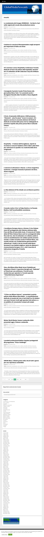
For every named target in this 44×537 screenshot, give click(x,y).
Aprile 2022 (5, 494)
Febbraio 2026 (6, 440)
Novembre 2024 (6, 457)
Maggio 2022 (6, 493)
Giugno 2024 (5, 463)
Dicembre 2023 (6, 470)
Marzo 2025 (5, 453)
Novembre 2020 (6, 513)
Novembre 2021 (6, 500)
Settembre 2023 (6, 474)
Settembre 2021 (6, 502)
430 (17, 379)
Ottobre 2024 (6, 459)
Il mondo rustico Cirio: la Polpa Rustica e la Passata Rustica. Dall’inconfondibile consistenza (20, 209)
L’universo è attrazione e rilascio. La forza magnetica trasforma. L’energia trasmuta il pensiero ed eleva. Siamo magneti (21, 169)
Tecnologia (14, 30)
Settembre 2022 (6, 488)
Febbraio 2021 (6, 511)
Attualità (14, 28)
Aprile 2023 (5, 480)
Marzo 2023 (5, 481)
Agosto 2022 (5, 489)
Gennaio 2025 (6, 455)
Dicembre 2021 (6, 499)
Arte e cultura (9, 28)
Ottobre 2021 (6, 501)
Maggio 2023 (6, 479)
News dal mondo (24, 51)
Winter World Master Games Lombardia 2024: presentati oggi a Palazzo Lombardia (19, 321)
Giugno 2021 (5, 506)
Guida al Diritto (6, 413)
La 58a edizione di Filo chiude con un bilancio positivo (21, 190)
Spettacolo (5, 421)
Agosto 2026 (5, 432)
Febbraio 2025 (6, 454)
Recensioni (9, 30)
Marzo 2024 (5, 467)
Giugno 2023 (5, 477)
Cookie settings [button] (4, 534)
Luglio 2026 (5, 434)
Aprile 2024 (5, 466)
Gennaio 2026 (6, 441)
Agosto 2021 (5, 504)
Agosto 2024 (5, 461)
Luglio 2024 (5, 462)
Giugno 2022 (5, 492)
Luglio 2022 (5, 491)
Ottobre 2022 (6, 487)
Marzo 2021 (5, 510)
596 (25, 379)
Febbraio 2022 (6, 496)
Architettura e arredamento (11, 50)
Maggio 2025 (6, 450)
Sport (5, 327)
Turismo (18, 30)
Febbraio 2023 (6, 482)
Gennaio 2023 (6, 483)
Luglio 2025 (5, 448)
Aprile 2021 (5, 508)
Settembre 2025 (6, 445)
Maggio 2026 (6, 436)
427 (9, 379)
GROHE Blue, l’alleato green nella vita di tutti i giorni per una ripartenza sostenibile (21, 361)
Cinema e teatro (6, 406)
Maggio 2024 (6, 464)
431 (20, 379)
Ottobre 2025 (6, 444)
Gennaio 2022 (6, 498)
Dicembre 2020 (6, 512)
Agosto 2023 (5, 475)
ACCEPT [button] (10, 534)
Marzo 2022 (5, 495)
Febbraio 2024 (6, 468)
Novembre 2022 (6, 486)
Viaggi (37, 280)
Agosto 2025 (5, 447)
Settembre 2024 (6, 460)
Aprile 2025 (5, 451)
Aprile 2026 (5, 437)
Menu (5, 1)
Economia (23, 28)
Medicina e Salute (7, 414)
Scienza (4, 420)
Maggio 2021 (6, 507)
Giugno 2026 (5, 435)
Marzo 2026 (5, 438)
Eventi (33, 28)
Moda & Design (7, 195)
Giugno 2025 (5, 449)
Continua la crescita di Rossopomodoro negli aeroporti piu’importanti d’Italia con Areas (22, 45)
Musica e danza (6, 417)
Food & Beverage (17, 51)
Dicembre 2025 (6, 442)
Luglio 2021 (5, 505)
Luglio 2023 (5, 476)
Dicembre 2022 (6, 485)
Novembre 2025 (6, 443)
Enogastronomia (28, 28)
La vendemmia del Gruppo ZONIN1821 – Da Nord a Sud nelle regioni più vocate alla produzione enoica (22, 24)
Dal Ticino (18, 28)
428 (12, 379)
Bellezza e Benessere (7, 405)
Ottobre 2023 (6, 473)
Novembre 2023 (6, 472)
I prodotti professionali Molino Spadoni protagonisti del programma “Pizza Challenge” (21, 341)
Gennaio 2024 (6, 469)
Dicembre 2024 (6, 456)
